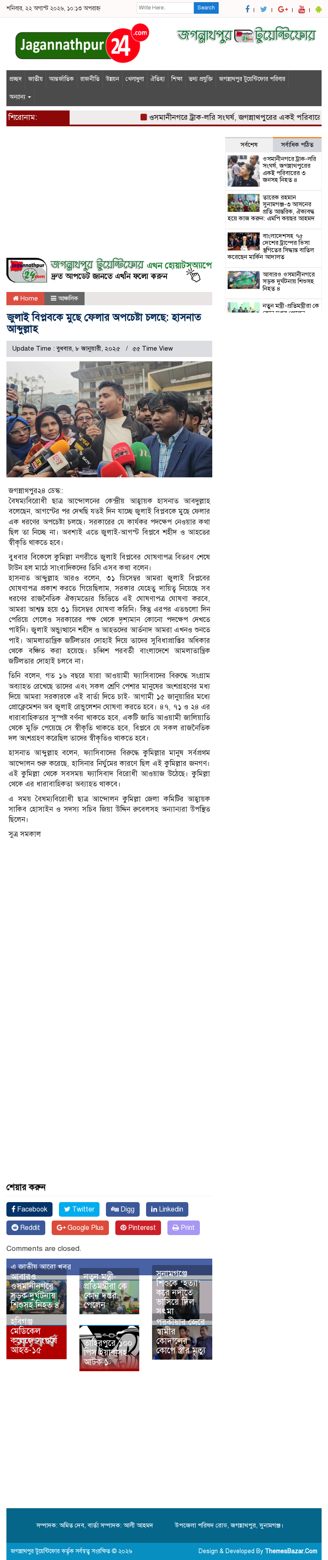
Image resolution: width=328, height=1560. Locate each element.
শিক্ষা (176, 79)
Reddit (29, 1228)
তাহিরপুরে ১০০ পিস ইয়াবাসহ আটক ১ (108, 1352)
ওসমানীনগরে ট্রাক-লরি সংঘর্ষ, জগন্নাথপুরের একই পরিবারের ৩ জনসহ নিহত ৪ (289, 169)
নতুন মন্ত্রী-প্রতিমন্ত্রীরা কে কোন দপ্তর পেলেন (105, 1290)
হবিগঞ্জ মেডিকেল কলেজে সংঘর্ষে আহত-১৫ (34, 1335)
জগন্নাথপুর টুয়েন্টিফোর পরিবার (252, 79)
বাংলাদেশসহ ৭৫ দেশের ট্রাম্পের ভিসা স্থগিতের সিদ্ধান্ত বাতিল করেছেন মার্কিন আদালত (271, 246)
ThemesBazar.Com (291, 1551)
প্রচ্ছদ (15, 79)
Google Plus (85, 1228)
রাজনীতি (90, 79)
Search (206, 8)
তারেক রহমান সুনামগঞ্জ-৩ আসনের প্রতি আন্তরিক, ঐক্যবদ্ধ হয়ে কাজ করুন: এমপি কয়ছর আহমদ (271, 208)
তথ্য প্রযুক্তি (201, 79)
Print (187, 1228)
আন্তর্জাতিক (61, 79)
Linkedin (170, 1209)
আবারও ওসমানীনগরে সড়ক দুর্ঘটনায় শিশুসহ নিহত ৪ (35, 1290)
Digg (127, 1209)
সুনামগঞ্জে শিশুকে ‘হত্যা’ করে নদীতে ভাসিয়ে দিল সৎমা (178, 1292)
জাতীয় (35, 79)
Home (28, 298)
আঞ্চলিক (68, 298)
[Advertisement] (109, 197)
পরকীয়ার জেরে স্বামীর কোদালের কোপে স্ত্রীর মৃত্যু (180, 1336)
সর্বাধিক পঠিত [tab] (297, 145)
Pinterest (141, 1228)
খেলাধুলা (135, 79)
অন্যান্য (18, 97)
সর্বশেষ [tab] (249, 145)
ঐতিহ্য (157, 79)
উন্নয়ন (112, 79)
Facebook (31, 1209)
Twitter (82, 1209)
